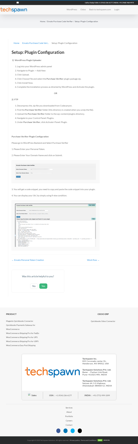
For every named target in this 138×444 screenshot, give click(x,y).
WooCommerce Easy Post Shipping (20, 345)
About (69, 412)
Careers (69, 420)
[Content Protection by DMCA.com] (104, 440)
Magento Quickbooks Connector (19, 321)
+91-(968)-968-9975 (126, 3)
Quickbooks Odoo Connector (103, 321)
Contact (69, 425)
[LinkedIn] (65, 430)
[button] (130, 9)
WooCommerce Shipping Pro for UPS (21, 337)
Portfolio (69, 416)
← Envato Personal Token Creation (28, 260)
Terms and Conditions (88, 440)
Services (69, 407)
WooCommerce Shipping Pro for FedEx (22, 333)
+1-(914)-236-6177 (106, 3)
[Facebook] (58, 430)
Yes (43, 286)
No (34, 286)
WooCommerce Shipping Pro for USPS (22, 341)
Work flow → (93, 260)
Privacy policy (75, 440)
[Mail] (80, 430)
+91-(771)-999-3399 (101, 395)
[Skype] (73, 430)
